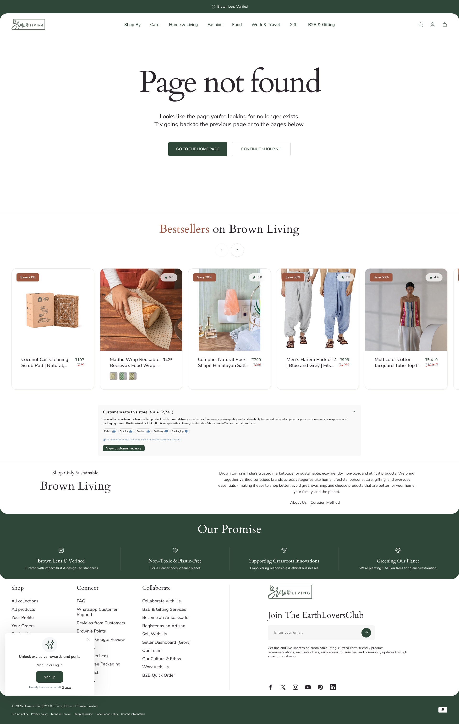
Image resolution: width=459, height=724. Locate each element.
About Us (298, 502)
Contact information (133, 714)
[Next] (237, 250)
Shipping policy (83, 714)
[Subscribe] (366, 633)
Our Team (151, 650)
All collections (24, 601)
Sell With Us (154, 634)
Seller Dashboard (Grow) (166, 642)
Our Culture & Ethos (161, 659)
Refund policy (19, 714)
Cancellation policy (106, 714)
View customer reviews (123, 448)
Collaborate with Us (161, 601)
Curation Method (325, 502)
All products (23, 609)
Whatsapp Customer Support (97, 612)
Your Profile (22, 617)
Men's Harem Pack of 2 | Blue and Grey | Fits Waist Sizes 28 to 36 (311, 365)
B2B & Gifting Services (164, 609)
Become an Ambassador (166, 617)
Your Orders (23, 626)
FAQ (81, 601)
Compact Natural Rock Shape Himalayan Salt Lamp (222, 365)
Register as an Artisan (163, 626)
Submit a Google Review (101, 639)
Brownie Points (91, 631)
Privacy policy (39, 714)
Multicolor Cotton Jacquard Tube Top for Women (398, 365)
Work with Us (155, 667)
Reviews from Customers (101, 623)
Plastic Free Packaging (98, 664)
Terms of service (61, 714)
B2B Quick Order (158, 675)
